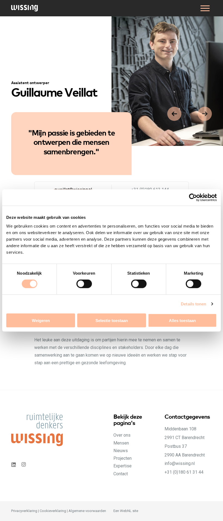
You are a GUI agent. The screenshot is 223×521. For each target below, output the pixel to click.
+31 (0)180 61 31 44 (184, 472)
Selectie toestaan (111, 320)
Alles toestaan (182, 320)
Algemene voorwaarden (87, 511)
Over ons (122, 435)
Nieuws (120, 450)
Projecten (122, 458)
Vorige (205, 114)
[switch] (89, 290)
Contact (120, 473)
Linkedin (13, 464)
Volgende (174, 114)
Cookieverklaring (53, 511)
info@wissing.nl (180, 463)
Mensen (121, 443)
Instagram (24, 464)
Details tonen (193, 304)
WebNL (126, 511)
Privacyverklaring (24, 511)
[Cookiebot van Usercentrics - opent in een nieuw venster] (193, 198)
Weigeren (41, 320)
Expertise (122, 465)
